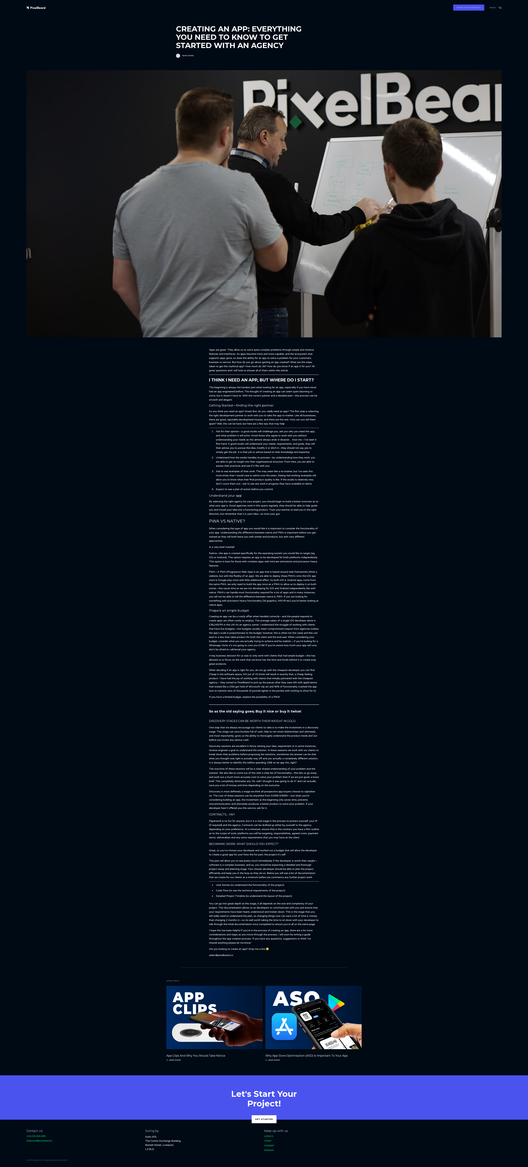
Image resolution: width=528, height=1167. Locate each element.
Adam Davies (188, 56)
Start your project (469, 7)
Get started (264, 1119)
